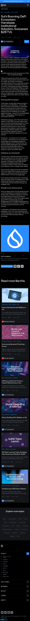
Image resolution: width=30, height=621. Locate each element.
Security (19, 341)
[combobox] (3, 619)
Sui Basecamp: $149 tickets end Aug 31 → (11, 1)
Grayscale (3, 161)
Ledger (24, 129)
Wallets (14, 304)
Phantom (10, 119)
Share (26, 41)
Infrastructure (8, 378)
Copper (12, 169)
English (2, 619)
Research (15, 378)
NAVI (23, 111)
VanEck (11, 161)
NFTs (10, 304)
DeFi (2, 12)
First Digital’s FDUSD (16, 141)
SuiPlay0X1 (4, 211)
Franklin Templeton (22, 159)
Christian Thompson (16, 86)
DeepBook (11, 115)
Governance (7, 12)
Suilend (3, 113)
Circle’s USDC (4, 141)
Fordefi (8, 179)
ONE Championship (20, 201)
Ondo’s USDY (21, 174)
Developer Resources (7, 341)
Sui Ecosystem (14, 12)
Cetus (9, 113)
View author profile (7, 266)
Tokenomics (5, 304)
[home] (3, 5)
